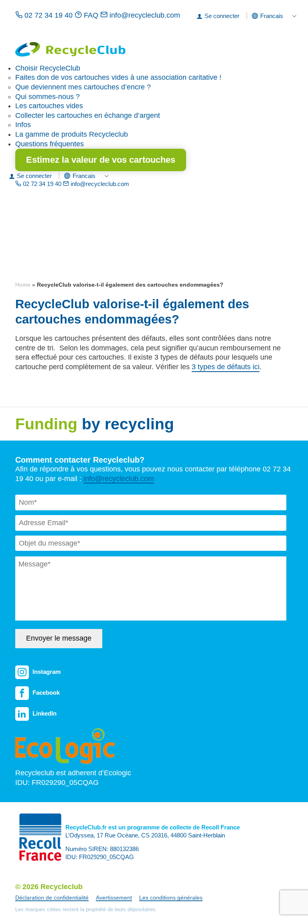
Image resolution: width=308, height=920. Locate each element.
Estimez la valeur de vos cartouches (100, 160)
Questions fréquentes (49, 144)
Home (22, 284)
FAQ (91, 15)
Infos (23, 125)
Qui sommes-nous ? (47, 97)
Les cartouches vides (49, 106)
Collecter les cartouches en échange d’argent (87, 115)
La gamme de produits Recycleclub (71, 134)
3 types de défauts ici (225, 367)
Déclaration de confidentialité (52, 897)
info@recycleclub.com (143, 15)
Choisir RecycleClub (47, 68)
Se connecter (222, 15)
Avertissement (114, 897)
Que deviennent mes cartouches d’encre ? (83, 87)
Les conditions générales (171, 897)
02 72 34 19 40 (48, 15)
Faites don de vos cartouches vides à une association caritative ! (118, 77)
